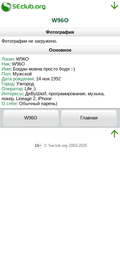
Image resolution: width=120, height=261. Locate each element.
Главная (89, 117)
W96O (30, 117)
